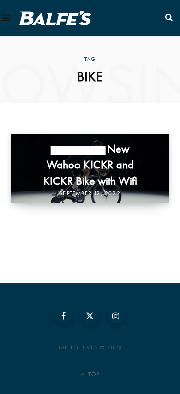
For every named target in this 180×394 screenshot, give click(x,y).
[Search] (165, 18)
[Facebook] (63, 315)
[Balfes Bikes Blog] (55, 18)
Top (93, 374)
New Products (78, 150)
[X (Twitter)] (90, 315)
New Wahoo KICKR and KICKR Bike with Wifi (90, 164)
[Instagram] (116, 315)
